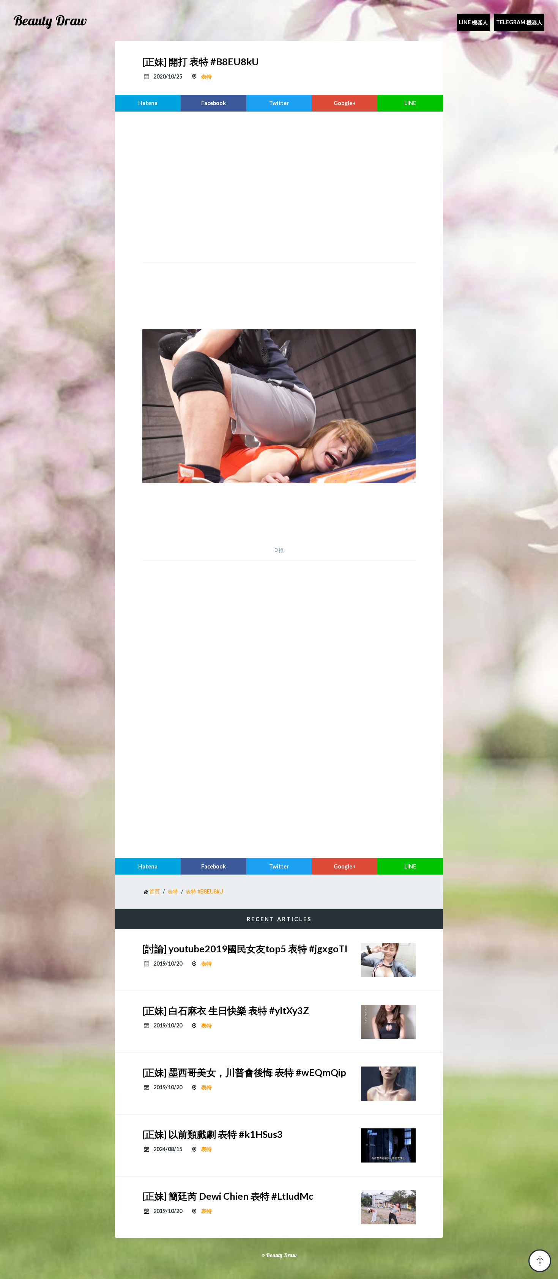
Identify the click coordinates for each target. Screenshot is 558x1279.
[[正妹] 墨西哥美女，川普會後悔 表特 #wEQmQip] (388, 1084)
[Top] (539, 1260)
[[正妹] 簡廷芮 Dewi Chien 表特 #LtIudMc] (388, 1207)
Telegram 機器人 (519, 22)
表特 (206, 76)
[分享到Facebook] (213, 103)
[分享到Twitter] (279, 103)
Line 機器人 (473, 22)
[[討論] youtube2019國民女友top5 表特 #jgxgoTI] (388, 960)
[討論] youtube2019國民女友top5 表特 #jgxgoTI (244, 948)
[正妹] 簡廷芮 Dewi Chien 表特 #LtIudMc (227, 1196)
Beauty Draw (50, 20)
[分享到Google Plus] (344, 103)
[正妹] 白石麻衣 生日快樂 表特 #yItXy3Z (225, 1010)
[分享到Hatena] (148, 103)
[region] (279, 186)
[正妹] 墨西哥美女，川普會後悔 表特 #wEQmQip (244, 1072)
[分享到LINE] (410, 103)
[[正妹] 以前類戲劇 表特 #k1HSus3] (388, 1145)
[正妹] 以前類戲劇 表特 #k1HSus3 (212, 1134)
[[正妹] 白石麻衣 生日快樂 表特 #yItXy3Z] (388, 1022)
